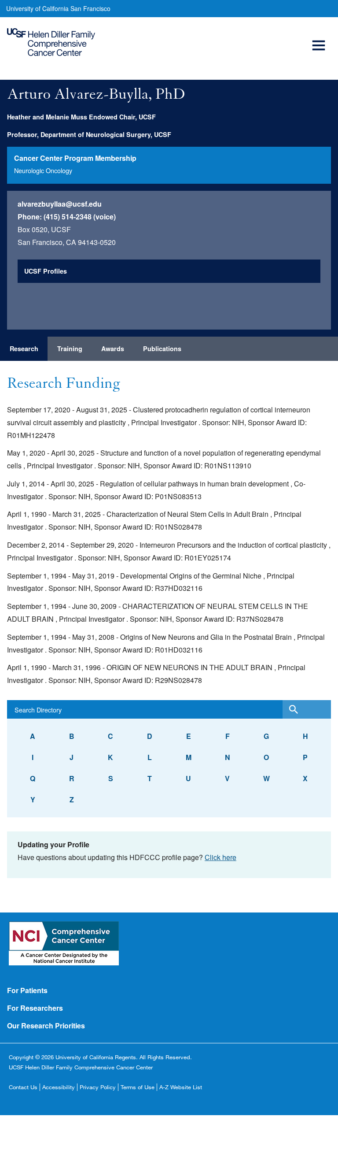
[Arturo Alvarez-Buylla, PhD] (309, 120)
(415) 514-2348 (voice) (80, 216)
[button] (320, 35)
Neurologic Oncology (43, 170)
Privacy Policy (98, 1087)
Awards (112, 348)
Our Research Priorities (46, 1025)
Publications (162, 348)
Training (69, 348)
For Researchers (35, 1008)
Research (24, 348)
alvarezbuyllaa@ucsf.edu (60, 204)
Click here (220, 857)
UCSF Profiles (45, 271)
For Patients (27, 990)
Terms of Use (137, 1087)
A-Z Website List (180, 1087)
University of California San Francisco (58, 8)
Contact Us (23, 1087)
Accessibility (58, 1087)
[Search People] (307, 709)
